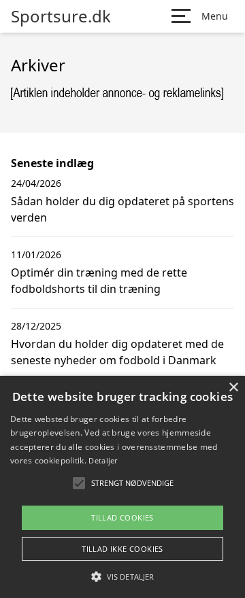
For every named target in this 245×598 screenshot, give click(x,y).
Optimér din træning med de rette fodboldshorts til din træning (99, 280)
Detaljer (102, 460)
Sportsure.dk (61, 16)
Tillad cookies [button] (122, 517)
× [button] (233, 388)
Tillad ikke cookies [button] (122, 549)
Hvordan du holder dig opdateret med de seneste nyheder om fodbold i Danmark (117, 352)
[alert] (122, 487)
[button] (122, 576)
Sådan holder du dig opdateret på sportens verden (122, 209)
